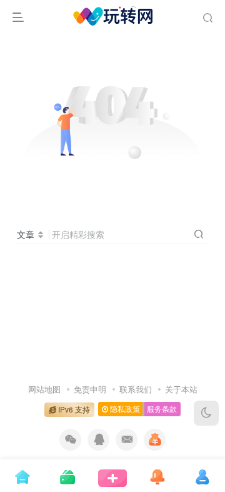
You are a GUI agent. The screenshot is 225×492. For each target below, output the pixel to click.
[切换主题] (206, 413)
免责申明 (90, 389)
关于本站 (181, 389)
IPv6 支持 (73, 409)
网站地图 (44, 389)
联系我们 (135, 389)
